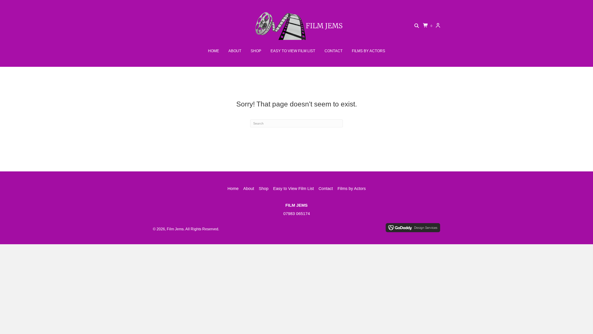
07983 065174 (296, 213)
